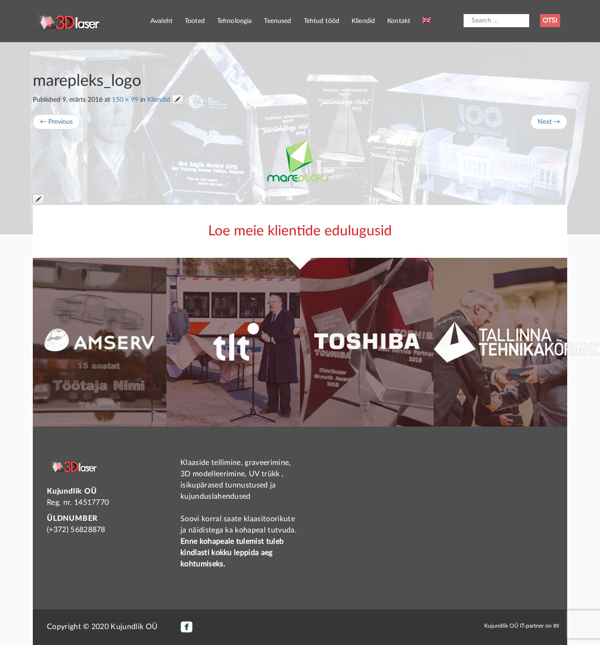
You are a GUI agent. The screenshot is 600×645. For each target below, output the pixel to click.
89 (556, 625)
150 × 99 (125, 100)
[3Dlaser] (70, 21)
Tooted (195, 21)
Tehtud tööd (322, 21)
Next (549, 122)
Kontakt (398, 21)
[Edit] (177, 100)
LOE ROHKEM (99, 394)
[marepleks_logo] (300, 162)
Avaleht (161, 21)
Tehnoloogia (234, 21)
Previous (56, 122)
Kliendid (363, 21)
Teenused (277, 21)
